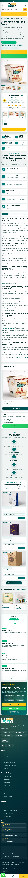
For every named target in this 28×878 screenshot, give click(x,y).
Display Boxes (7, 791)
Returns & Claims (5, 862)
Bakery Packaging (13, 853)
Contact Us (6, 807)
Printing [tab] (16, 214)
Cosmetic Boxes (7, 782)
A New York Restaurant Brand (9, 569)
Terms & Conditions (15, 864)
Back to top (4, 871)
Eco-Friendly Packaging (9, 762)
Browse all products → (22, 589)
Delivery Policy (21, 862)
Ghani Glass (5, 510)
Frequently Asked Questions (10, 810)
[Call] (22, 5)
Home (2, 18)
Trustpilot (14, 623)
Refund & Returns (5, 864)
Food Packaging (7, 779)
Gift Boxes (5, 853)
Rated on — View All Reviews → (14, 678)
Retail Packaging (8, 776)
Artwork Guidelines (8, 813)
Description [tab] (5, 214)
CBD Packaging (6, 856)
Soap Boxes (6, 788)
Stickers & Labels (8, 796)
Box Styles (6, 757)
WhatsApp (14, 876)
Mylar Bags (6, 793)
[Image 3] (13, 87)
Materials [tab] (11, 214)
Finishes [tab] (22, 214)
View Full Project (21, 518)
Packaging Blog (7, 816)
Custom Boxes (7, 754)
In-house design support (9, 328)
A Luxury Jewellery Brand (8, 540)
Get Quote (23, 876)
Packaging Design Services (10, 765)
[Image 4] (19, 87)
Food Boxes (6, 18)
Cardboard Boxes (6, 850)
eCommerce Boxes (15, 856)
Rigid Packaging (15, 850)
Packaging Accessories (9, 759)
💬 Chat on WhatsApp (14, 708)
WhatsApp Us (14, 56)
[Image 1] (3, 87)
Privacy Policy (13, 862)
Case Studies (7, 768)
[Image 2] (8, 87)
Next (14, 129)
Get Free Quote (14, 13)
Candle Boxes (7, 785)
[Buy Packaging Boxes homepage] (7, 720)
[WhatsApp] (25, 5)
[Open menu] (2, 5)
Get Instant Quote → (14, 704)
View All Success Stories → (14, 582)
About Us (6, 805)
